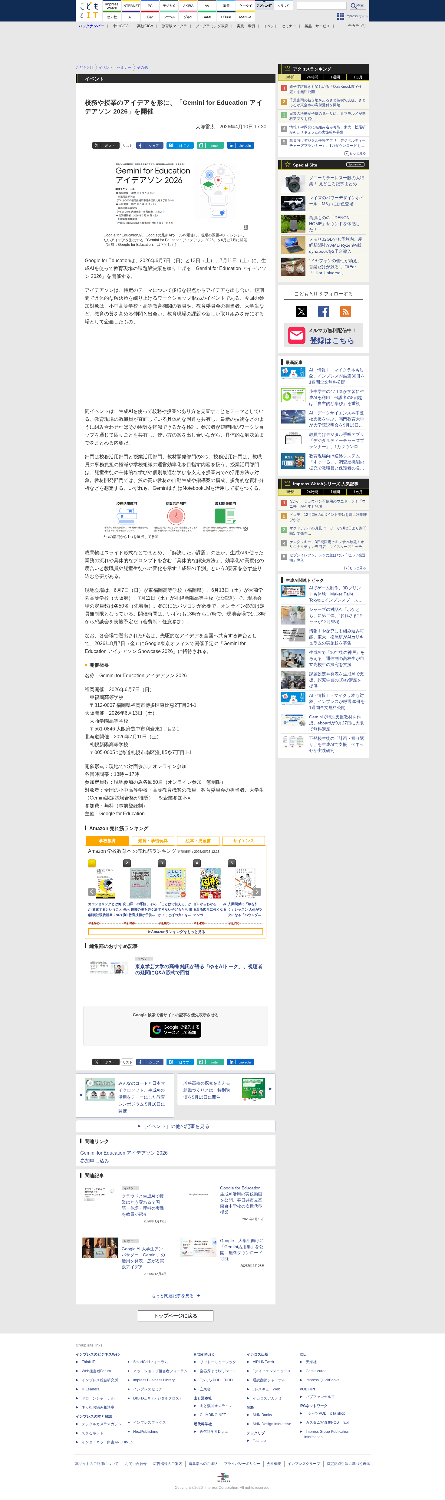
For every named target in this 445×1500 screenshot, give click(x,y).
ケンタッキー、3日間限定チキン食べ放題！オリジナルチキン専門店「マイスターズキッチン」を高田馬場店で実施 (326, 547)
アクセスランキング (312, 69)
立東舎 (205, 1389)
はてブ (184, 145)
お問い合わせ (136, 1464)
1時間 (290, 77)
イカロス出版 (258, 1354)
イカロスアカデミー (269, 1398)
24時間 (312, 77)
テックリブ (256, 1433)
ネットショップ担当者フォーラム (160, 1371)
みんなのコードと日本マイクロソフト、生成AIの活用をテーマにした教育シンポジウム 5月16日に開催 (141, 1097)
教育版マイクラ (174, 26)
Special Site (305, 165)
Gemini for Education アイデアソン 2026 (124, 1152)
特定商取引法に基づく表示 (348, 1464)
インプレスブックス (149, 1422)
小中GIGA (121, 26)
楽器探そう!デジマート (218, 1371)
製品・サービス (317, 26)
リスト (128, 145)
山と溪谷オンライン (216, 1406)
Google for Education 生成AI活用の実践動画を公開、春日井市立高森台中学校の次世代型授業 (241, 1200)
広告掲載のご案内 (167, 1464)
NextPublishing (145, 1431)
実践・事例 (246, 26)
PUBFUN (307, 1389)
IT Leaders (90, 1389)
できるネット (93, 1433)
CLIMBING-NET (213, 1415)
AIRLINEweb (263, 1362)
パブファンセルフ (320, 1397)
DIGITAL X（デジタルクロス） (158, 1398)
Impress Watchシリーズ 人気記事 (325, 483)
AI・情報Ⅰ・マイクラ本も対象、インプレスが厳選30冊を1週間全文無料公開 (337, 376)
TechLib (259, 1441)
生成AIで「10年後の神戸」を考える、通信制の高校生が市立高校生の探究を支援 (336, 658)
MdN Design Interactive (272, 1424)
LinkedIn (245, 145)
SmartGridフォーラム (150, 1362)
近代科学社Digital (214, 1431)
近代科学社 (203, 1424)
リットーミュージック (218, 1362)
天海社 (311, 1362)
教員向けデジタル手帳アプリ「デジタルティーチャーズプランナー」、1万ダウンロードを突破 (327, 145)
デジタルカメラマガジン (102, 1424)
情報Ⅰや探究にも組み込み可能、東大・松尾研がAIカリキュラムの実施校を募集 (336, 636)
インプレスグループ (304, 1464)
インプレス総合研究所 (100, 1380)
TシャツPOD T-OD (216, 1380)
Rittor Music (204, 1354)
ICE (303, 1354)
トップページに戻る (175, 1315)
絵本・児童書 (198, 840)
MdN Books (262, 1415)
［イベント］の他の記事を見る (175, 1126)
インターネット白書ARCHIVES (107, 1442)
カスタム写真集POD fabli (328, 1422)
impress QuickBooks (322, 1380)
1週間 (335, 77)
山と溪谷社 (203, 1398)
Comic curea (316, 1371)
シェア (154, 145)
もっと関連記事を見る (172, 1295)
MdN (251, 1407)
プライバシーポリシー (242, 1464)
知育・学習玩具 (153, 840)
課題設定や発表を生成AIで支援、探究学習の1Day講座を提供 (336, 679)
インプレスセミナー (149, 1389)
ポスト (110, 145)
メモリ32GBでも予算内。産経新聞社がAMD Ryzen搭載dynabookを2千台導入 (335, 245)
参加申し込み (94, 1160)
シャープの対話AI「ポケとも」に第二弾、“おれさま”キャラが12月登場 (336, 615)
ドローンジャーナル (98, 1398)
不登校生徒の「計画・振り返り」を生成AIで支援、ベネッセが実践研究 (336, 744)
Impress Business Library (154, 1380)
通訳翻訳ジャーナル (269, 1380)
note (214, 145)
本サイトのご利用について (97, 1464)
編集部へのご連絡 (203, 1464)
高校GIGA (145, 26)
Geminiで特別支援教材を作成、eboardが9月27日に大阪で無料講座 (336, 722)
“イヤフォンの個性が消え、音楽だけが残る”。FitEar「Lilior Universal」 (335, 266)
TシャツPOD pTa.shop (325, 1413)
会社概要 (274, 1464)
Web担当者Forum (96, 1371)
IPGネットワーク (314, 1406)
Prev (93, 892)
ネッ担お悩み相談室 (98, 1407)
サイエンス (243, 840)
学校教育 (107, 840)
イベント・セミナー (279, 26)
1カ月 (358, 77)
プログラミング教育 (212, 26)
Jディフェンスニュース (272, 1371)
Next (258, 892)
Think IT (88, 1362)
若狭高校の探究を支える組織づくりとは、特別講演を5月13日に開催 (206, 1090)
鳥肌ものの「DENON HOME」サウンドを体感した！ (334, 223)
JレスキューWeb (266, 1389)
